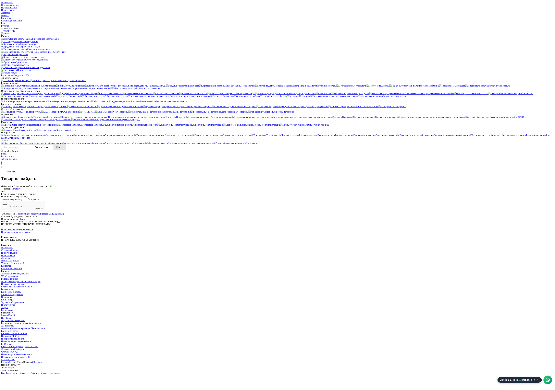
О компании (7, 2)
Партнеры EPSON (10, 336)
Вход (3, 153)
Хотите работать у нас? (12, 263)
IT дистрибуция (9, 7)
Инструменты (8, 305)
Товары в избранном (28, 373)
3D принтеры (7, 325)
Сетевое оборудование (12, 294)
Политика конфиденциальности (17, 229)
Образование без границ (13, 320)
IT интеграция (8, 10)
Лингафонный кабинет (12, 349)
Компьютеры (7, 299)
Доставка (5, 13)
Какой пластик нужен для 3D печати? (19, 346)
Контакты (6, 18)
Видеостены (7, 289)
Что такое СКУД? (9, 352)
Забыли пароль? (9, 159)
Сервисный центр (10, 5)
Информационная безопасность (16, 354)
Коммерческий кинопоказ (14, 333)
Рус (3, 26)
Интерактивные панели (13, 284)
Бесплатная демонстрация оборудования (21, 323)
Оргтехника (7, 297)
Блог (3, 23)
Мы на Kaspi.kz (8, 315)
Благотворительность (11, 20)
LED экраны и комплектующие (16, 286)
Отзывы (5, 15)
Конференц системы (11, 292)
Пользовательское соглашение (16, 232)
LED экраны (7, 344)
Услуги (4, 307)
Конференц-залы (9, 331)
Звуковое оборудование (12, 302)
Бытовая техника (9, 279)
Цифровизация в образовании (16, 341)
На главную (16, 188)
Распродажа (7, 310)
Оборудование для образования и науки (20, 281)
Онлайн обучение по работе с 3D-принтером (23, 328)
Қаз (7, 26)
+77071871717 (8, 31)
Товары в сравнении (49, 373)
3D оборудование (9, 276)
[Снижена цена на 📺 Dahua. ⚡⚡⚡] (547, 380)
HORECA (6, 318)
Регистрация (7, 156)
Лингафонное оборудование (15, 273)
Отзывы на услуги (10, 260)
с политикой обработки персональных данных (41, 214)
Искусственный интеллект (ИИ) (17, 357)
